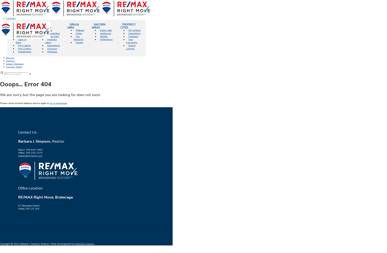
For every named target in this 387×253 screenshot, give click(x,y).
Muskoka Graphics (84, 244)
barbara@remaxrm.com (30, 156)
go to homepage (58, 103)
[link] (30, 74)
